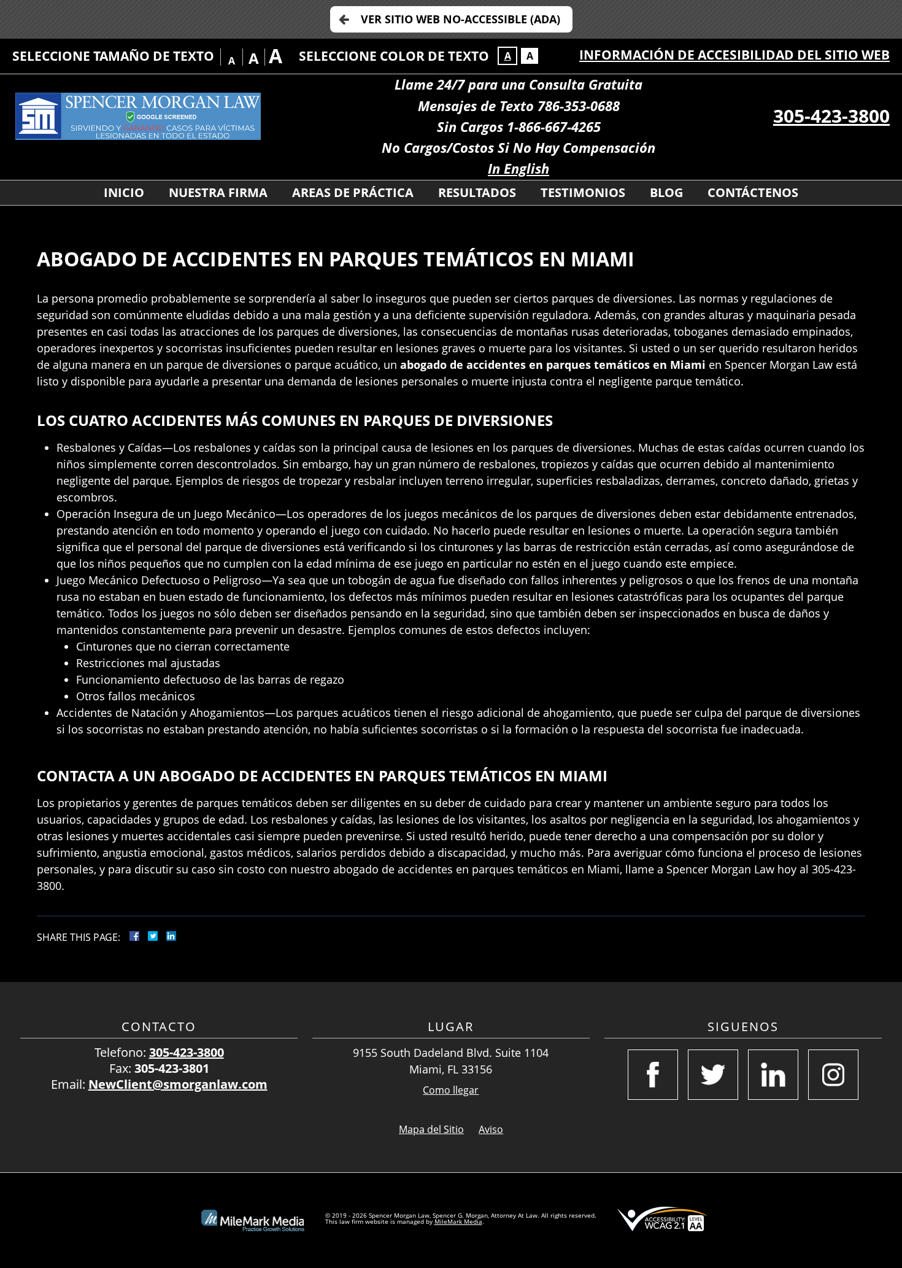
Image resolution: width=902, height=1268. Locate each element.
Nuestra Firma (218, 192)
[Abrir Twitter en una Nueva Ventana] (713, 1075)
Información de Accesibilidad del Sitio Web (734, 54)
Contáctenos (752, 192)
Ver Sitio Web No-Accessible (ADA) (460, 19)
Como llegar (451, 1090)
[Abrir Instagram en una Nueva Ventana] (833, 1075)
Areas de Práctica (353, 192)
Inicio (124, 192)
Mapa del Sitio (431, 1129)
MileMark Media (458, 1221)
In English (518, 168)
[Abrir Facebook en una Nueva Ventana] (653, 1075)
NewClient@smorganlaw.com (178, 1084)
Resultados (477, 192)
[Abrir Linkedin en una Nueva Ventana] (773, 1075)
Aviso (491, 1129)
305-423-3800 (831, 115)
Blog (666, 192)
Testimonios (583, 192)
